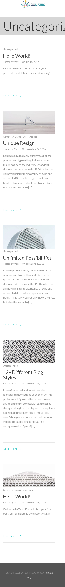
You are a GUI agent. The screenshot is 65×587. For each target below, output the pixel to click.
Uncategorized (10, 49)
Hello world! (17, 56)
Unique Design (19, 143)
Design (18, 136)
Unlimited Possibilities (27, 258)
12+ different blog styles (23, 374)
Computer (8, 136)
